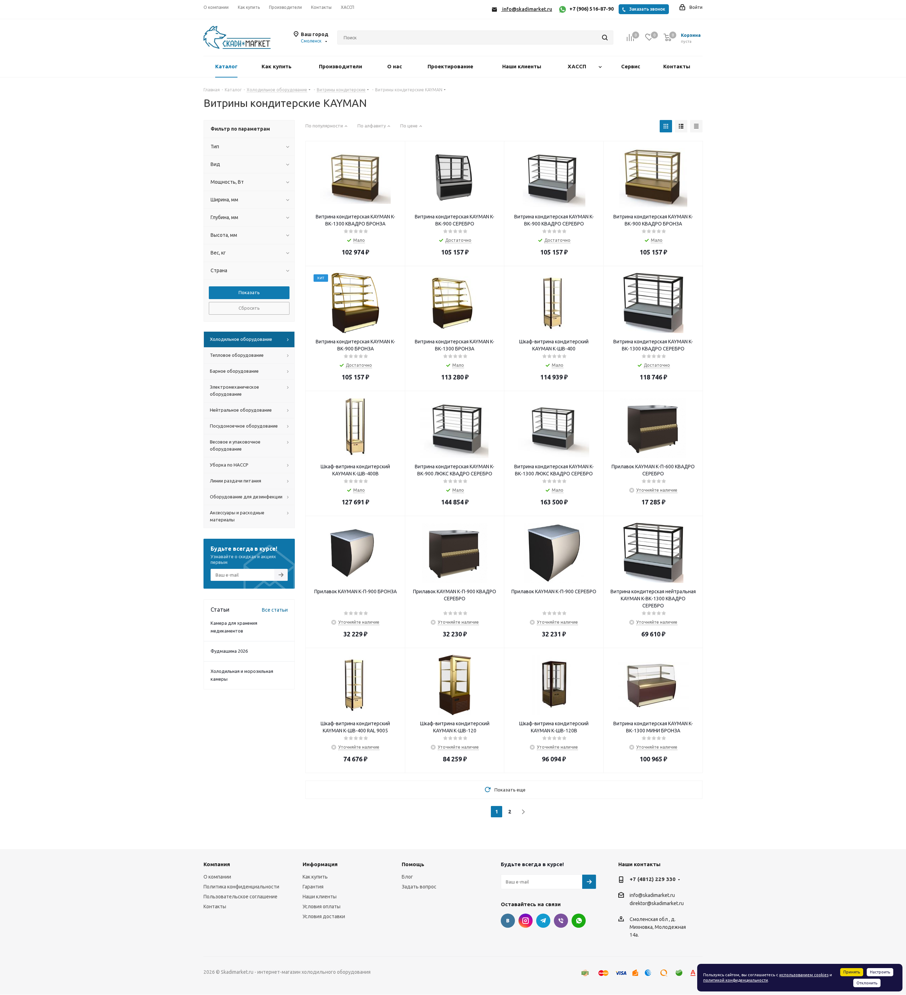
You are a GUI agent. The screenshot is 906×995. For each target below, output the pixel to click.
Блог (407, 877)
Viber (561, 921)
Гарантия (313, 887)
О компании (217, 877)
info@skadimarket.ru (652, 895)
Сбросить (249, 307)
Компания (216, 864)
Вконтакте (508, 921)
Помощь (413, 864)
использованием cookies (803, 975)
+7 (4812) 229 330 (653, 879)
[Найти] (604, 37)
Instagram (525, 921)
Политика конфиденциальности (241, 887)
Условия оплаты (321, 906)
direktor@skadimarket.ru (657, 904)
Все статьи (275, 610)
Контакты (214, 906)
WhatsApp (579, 921)
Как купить (315, 877)
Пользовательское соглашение (240, 896)
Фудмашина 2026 (229, 650)
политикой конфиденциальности (735, 980)
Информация (320, 864)
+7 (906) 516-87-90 (591, 9)
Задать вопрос (419, 887)
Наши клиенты (320, 896)
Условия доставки (324, 916)
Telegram (543, 921)
